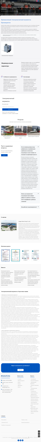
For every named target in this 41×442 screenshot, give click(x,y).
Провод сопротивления (34, 411)
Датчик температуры (34, 409)
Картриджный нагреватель (35, 397)
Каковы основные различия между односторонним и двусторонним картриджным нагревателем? (6, 272)
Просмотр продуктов (21, 380)
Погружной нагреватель (34, 400)
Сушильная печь (33, 391)
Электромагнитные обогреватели (7, 55)
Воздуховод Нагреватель (34, 380)
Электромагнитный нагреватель (27, 297)
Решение (19, 383)
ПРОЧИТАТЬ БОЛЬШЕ (4, 282)
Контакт (4, 155)
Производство (20, 385)
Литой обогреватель (34, 402)
